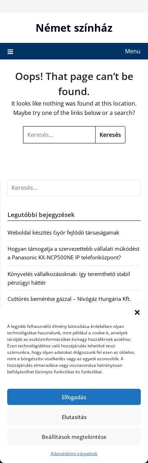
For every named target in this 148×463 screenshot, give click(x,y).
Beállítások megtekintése (74, 436)
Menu (132, 51)
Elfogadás (74, 397)
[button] (137, 312)
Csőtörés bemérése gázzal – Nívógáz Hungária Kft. (69, 298)
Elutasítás (74, 416)
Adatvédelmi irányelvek (74, 453)
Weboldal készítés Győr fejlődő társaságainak (63, 232)
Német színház (74, 28)
